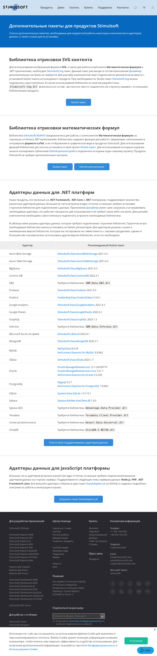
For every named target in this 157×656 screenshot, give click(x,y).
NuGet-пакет (88, 147)
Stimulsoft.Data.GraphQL (72, 319)
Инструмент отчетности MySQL (69, 581)
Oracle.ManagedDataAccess (73, 367)
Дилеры (93, 537)
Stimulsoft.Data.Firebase (71, 290)
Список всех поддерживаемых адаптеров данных (78, 442)
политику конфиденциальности (85, 621)
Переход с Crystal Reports (66, 591)
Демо (61, 7)
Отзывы (93, 544)
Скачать (74, 7)
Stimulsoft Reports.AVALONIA (24, 553)
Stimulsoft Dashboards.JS (22, 586)
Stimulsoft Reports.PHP (21, 547)
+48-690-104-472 (118, 534)
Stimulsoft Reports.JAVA (21, 560)
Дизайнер (135, 71)
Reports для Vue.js (18, 573)
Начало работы (61, 534)
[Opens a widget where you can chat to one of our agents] (145, 650)
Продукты (46, 7)
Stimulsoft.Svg (55, 71)
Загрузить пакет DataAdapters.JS (78, 499)
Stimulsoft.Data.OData (70, 359)
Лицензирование (98, 534)
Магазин (93, 528)
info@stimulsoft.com (120, 557)
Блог (55, 566)
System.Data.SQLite (68, 393)
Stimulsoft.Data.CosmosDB (73, 275)
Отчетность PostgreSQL (65, 584)
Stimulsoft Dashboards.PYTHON (25, 599)
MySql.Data (64, 348)
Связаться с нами (62, 528)
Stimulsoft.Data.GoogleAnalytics (76, 305)
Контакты (123, 7)
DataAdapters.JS (95, 483)
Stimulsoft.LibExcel (68, 334)
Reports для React (18, 570)
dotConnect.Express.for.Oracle (75, 375)
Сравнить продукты (63, 541)
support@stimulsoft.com (123, 563)
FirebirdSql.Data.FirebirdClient (75, 297)
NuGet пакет (78, 102)
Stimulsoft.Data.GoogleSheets (74, 312)
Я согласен (136, 641)
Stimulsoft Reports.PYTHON (23, 557)
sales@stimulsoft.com (121, 560)
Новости (57, 563)
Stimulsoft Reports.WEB (21, 534)
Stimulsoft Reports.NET (21, 537)
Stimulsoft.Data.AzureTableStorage (77, 261)
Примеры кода (60, 550)
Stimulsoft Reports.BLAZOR (23, 550)
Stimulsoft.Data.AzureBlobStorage (77, 253)
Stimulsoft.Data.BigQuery (72, 268)
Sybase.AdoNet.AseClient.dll (73, 400)
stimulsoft (115, 573)
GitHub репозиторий (91, 166)
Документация (60, 537)
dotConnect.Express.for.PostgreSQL (78, 386)
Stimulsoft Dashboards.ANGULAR (26, 595)
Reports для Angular (19, 566)
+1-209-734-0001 (118, 531)
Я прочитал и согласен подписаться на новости (80, 622)
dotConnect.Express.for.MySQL (75, 352)
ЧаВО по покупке (98, 541)
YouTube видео (60, 547)
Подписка (94, 531)
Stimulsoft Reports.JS (20, 541)
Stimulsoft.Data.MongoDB (72, 341)
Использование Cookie (23, 649)
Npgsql (61, 382)
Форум (56, 557)
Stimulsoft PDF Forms (20, 605)
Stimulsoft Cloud (17, 621)
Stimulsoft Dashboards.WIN (23, 582)
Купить (88, 7)
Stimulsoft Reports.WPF (21, 544)
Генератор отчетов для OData (68, 587)
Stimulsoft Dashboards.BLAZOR (25, 592)
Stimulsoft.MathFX (35, 135)
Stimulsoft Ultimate (19, 528)
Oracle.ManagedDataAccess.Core (76, 371)
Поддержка (105, 7)
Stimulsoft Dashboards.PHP (23, 589)
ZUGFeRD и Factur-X (63, 594)
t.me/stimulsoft (118, 547)
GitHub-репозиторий (62, 151)
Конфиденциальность (101, 645)
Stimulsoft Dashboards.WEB (23, 579)
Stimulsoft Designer (19, 624)
